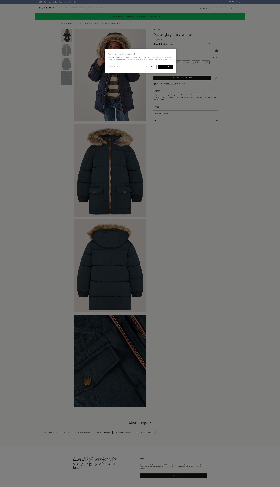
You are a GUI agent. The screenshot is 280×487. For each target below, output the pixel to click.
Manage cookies (113, 66)
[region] (140, 61)
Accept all (166, 66)
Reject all (149, 66)
